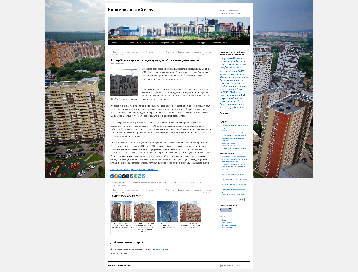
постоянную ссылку (118, 185)
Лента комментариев (229, 225)
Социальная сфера (228, 143)
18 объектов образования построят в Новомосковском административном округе (235, 166)
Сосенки (237, 98)
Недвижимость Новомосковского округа (151, 182)
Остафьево (230, 86)
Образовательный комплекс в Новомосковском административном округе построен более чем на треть (234, 174)
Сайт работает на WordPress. (233, 265)
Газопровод (235, 64)
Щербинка (180, 182)
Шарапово (223, 108)
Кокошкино (230, 71)
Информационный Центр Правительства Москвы (134, 169)
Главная (114, 42)
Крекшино (240, 74)
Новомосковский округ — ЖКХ (233, 133)
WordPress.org (227, 227)
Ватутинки (226, 58)
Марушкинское (239, 77)
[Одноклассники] (116, 176)
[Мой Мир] (120, 176)
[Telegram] (143, 176)
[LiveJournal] (127, 176)
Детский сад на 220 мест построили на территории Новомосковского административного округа (234, 159)
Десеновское (232, 67)
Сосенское (228, 101)
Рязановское (233, 95)
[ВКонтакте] (112, 176)
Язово (245, 108)
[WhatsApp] (135, 176)
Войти (224, 220)
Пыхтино (241, 89)
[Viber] (131, 176)
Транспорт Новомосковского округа (234, 148)
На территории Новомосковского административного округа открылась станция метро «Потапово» (234, 191)
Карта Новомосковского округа (133, 42)
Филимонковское (235, 104)
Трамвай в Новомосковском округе (191, 42)
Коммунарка (233, 72)
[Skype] (139, 176)
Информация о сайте (218, 42)
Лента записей (227, 222)
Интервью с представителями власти (235, 125)
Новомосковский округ (131, 9)
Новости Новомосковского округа (234, 135)
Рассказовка (227, 92)
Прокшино (230, 89)
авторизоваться (160, 248)
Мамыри (225, 77)
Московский (229, 79)
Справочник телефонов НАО (161, 42)
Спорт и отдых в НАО (229, 145)
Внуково (238, 58)
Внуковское (227, 61)
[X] (124, 176)
